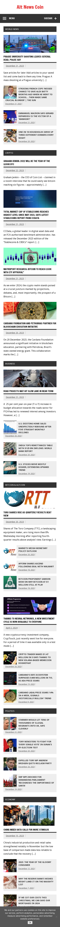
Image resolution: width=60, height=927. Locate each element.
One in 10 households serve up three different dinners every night (35, 135)
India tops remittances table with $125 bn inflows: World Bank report (35, 448)
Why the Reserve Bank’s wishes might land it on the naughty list (35, 882)
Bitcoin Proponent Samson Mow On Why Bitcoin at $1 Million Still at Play (34, 582)
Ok (30, 922)
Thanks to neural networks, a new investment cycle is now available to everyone (28, 620)
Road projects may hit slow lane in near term (28, 391)
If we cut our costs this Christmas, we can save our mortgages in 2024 (34, 900)
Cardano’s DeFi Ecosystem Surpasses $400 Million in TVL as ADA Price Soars (35, 678)
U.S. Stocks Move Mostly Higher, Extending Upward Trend (33, 467)
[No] (56, 916)
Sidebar (48, 18)
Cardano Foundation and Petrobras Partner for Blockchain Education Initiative (29, 325)
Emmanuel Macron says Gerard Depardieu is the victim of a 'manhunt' (36, 116)
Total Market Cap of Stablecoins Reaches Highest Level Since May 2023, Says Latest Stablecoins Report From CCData (26, 215)
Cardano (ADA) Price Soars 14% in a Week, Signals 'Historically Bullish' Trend (35, 695)
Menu (12, 18)
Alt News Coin (30, 7)
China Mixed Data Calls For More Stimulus (26, 829)
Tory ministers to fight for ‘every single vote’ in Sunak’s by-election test (35, 744)
